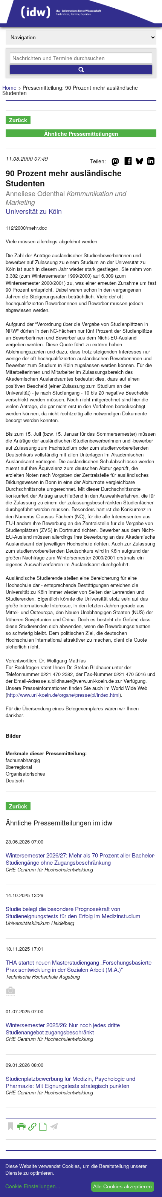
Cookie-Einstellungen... (32, 1186)
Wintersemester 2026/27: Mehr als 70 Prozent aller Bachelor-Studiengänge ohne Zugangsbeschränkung (80, 858)
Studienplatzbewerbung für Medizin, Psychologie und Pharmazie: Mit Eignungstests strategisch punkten (70, 1081)
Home (9, 87)
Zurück (18, 120)
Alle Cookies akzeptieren (122, 1186)
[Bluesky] (139, 162)
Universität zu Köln (34, 211)
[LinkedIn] (150, 162)
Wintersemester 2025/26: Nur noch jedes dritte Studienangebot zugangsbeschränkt (63, 1028)
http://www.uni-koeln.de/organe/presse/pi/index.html (63, 694)
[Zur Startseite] (81, 21)
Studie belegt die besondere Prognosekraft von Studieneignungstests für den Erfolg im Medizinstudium (73, 912)
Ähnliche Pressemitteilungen (81, 133)
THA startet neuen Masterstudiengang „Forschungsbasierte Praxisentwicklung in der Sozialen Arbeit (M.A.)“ (78, 965)
